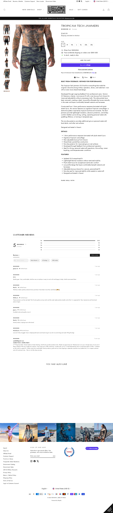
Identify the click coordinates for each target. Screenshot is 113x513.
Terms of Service (8, 481)
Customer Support (30, 1)
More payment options (85, 69)
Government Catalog (9, 464)
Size (62, 41)
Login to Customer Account (11, 483)
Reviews (16, 255)
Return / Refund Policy (9, 475)
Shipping (63, 35)
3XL (91, 45)
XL (81, 45)
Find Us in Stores (8, 459)
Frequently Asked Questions (11, 462)
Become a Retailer (18, 1)
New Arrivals (28, 10)
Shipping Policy (7, 478)
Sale (71, 10)
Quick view (16, 405)
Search (5, 448)
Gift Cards (83, 10)
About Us (6, 451)
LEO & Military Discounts (10, 470)
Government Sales (51, 1)
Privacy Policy (7, 472)
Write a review (94, 255)
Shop (39, 10)
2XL (86, 45)
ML (72, 45)
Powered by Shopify (56, 500)
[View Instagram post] (65, 432)
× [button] (111, 511)
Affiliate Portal (7, 1)
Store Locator (40, 1)
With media (55, 260)
